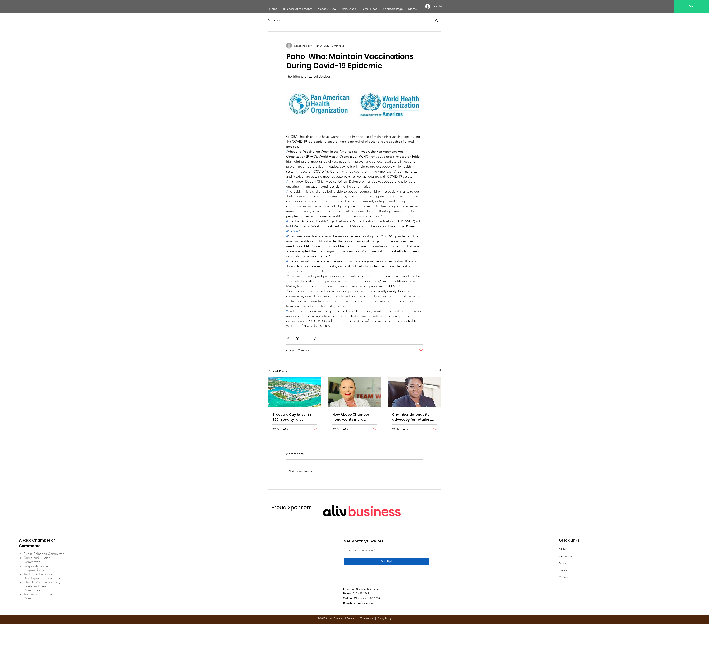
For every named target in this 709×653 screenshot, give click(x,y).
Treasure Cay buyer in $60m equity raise (291, 417)
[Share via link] (315, 338)
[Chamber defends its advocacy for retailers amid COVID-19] (414, 392)
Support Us (565, 556)
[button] (436, 20)
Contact (564, 577)
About (562, 548)
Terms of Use (367, 618)
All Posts (274, 20)
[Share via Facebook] (288, 338)
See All (437, 370)
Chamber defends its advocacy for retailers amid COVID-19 (411, 417)
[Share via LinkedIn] (306, 338)
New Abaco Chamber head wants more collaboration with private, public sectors (351, 417)
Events (563, 570)
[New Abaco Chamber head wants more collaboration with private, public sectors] (354, 392)
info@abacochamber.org (366, 589)
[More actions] (420, 45)
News (562, 563)
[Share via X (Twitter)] (297, 338)
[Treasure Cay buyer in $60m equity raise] (294, 392)
